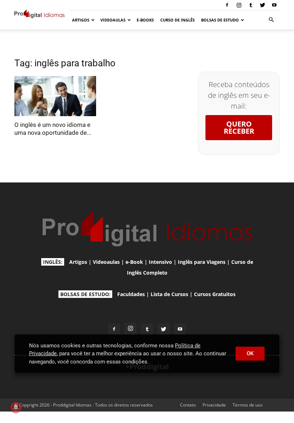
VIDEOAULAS (112, 20)
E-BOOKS (145, 20)
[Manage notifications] (16, 407)
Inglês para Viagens (202, 261)
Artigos (78, 261)
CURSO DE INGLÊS (177, 20)
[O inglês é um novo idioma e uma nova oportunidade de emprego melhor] (55, 96)
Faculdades (131, 294)
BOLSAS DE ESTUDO (220, 20)
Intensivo (160, 261)
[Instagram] (238, 5)
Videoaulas (106, 261)
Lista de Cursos (169, 294)
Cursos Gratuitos (215, 294)
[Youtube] (274, 5)
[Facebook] (227, 5)
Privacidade (214, 405)
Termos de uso (247, 405)
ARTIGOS (80, 20)
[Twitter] (262, 5)
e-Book (134, 261)
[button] (271, 19)
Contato (188, 405)
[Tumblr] (250, 5)
